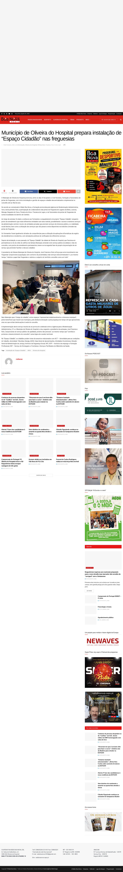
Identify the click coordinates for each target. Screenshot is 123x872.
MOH (29, 350)
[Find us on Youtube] (9, 113)
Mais (87, 119)
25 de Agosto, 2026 (7, 406)
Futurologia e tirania (104, 607)
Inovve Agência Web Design (50, 869)
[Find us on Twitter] (4, 113)
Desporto (47, 119)
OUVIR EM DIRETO (109, 119)
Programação (111, 113)
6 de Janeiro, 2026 (104, 620)
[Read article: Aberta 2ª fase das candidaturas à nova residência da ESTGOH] (13, 419)
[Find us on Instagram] (11, 113)
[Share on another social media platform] (78, 191)
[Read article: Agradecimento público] (90, 620)
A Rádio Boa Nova (81, 113)
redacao (19, 359)
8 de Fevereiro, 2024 (9, 145)
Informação (21, 145)
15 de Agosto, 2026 (104, 600)
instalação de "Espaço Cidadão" (16, 350)
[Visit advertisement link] (61, 56)
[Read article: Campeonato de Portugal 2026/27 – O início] (90, 599)
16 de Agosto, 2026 (91, 579)
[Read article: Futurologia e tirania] (90, 610)
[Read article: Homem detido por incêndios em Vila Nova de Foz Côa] (41, 448)
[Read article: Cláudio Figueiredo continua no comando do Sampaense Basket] (68, 419)
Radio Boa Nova (12, 869)
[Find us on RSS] (6, 113)
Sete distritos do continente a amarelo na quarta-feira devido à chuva (40, 432)
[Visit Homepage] (12, 119)
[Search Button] (121, 120)
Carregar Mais (41, 475)
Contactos (119, 113)
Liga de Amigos (103, 113)
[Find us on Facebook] (1, 113)
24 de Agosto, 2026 (7, 468)
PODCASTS (80, 119)
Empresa (89, 113)
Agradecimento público (105, 617)
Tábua (72, 119)
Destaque (61, 455)
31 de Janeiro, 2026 (104, 609)
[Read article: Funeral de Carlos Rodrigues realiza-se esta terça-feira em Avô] (68, 448)
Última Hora (41, 145)
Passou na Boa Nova (35, 119)
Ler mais (90, 590)
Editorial (95, 113)
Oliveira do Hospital (60, 119)
